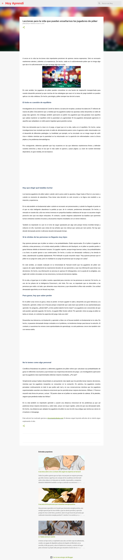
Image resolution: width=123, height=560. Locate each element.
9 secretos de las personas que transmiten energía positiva (56, 504)
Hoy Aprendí (14, 3)
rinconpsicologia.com (55, 418)
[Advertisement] (61, 44)
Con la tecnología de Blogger (62, 557)
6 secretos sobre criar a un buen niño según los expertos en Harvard (59, 471)
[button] (24, 27)
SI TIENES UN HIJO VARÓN (46, 537)
